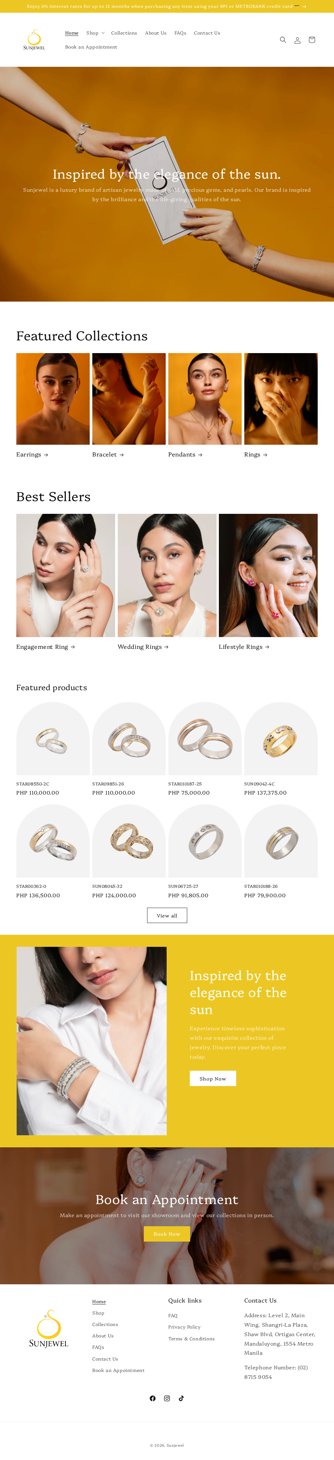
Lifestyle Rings (241, 646)
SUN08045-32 (107, 886)
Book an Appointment (118, 1370)
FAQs (98, 1347)
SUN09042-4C (259, 783)
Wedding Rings (140, 646)
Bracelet (104, 454)
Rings (252, 454)
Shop (98, 1312)
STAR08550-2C (32, 783)
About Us (103, 1335)
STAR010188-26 (261, 886)
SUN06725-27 (183, 886)
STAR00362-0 (31, 886)
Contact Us (105, 1358)
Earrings (28, 454)
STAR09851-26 (108, 783)
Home (99, 1301)
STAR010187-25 (185, 783)
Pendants (182, 454)
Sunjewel (175, 1445)
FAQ (173, 1315)
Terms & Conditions (191, 1338)
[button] (95, 32)
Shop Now (213, 1078)
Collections (105, 1324)
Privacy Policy (184, 1326)
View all (167, 915)
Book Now (167, 1233)
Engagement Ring (42, 646)
